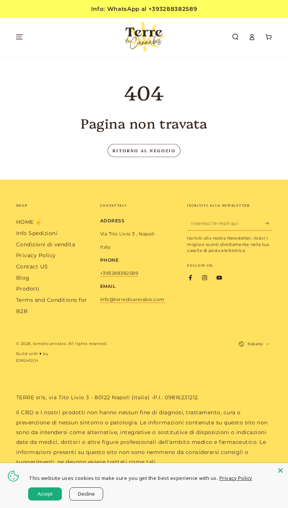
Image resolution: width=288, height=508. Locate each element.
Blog (23, 278)
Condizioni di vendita (45, 244)
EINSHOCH (27, 360)
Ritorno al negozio (144, 150)
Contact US (32, 267)
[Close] (280, 470)
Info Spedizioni (37, 233)
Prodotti (28, 289)
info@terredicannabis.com (132, 299)
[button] (235, 37)
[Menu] (19, 37)
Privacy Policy (36, 255)
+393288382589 (119, 273)
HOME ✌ (29, 222)
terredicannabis (49, 343)
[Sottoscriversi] (268, 223)
